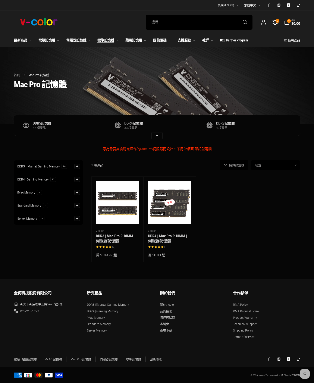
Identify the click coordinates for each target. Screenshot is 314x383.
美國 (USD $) (226, 5)
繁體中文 (250, 5)
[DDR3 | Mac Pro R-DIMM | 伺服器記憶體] (117, 216)
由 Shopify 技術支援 (290, 375)
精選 (258, 165)
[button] (292, 22)
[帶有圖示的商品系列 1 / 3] (157, 135)
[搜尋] (245, 22)
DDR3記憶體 (225, 123)
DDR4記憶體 (133, 123)
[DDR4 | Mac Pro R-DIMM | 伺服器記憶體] (170, 216)
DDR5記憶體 (42, 123)
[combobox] (199, 22)
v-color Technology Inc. (270, 375)
